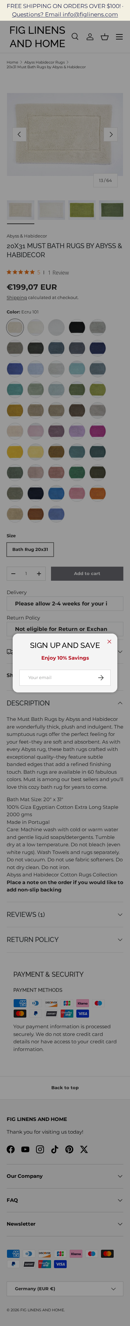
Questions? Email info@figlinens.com (65, 14)
